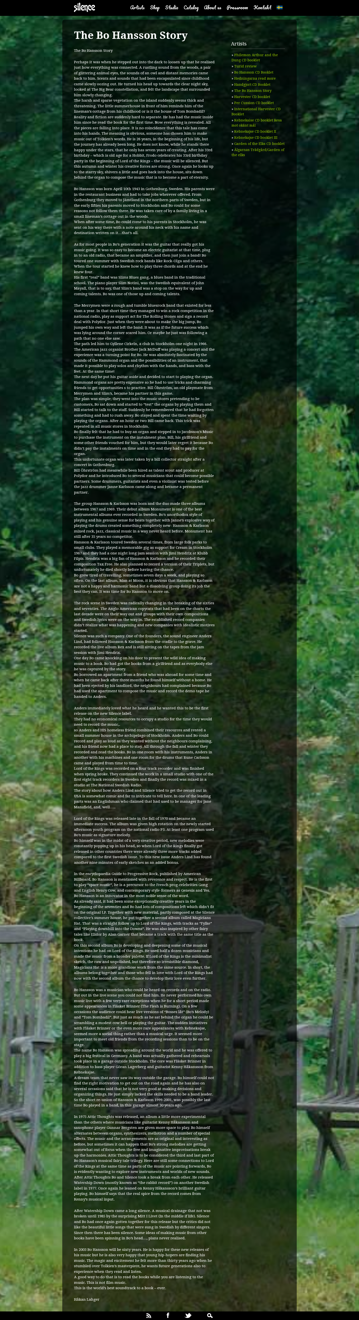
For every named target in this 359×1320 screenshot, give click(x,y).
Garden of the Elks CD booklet (259, 144)
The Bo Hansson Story (253, 91)
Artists (137, 7)
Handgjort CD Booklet (252, 85)
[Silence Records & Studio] (84, 7)
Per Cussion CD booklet (254, 103)
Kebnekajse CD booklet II (255, 131)
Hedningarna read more (255, 78)
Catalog (191, 7)
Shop (155, 7)
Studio (171, 7)
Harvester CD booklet (252, 97)
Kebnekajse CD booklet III (255, 138)
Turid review (245, 66)
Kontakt (262, 7)
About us (212, 7)
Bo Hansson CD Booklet (253, 72)
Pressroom (237, 7)
